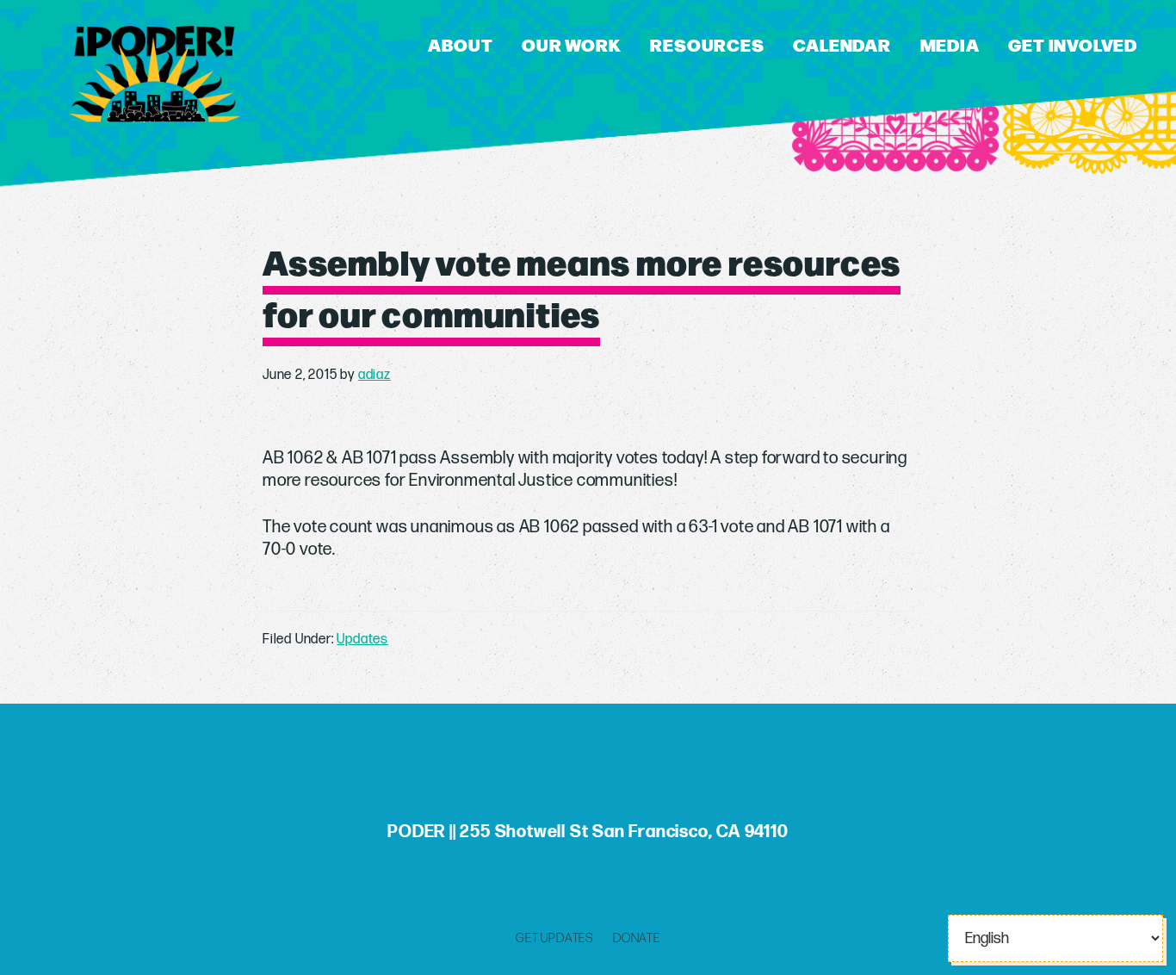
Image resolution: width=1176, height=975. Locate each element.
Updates (362, 639)
